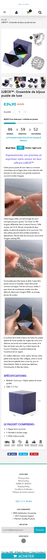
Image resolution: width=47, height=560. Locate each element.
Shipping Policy (23, 486)
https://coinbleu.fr (38, 552)
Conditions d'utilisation (23, 489)
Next (43, 82)
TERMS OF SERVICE (23, 484)
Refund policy (23, 481)
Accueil (4, 20)
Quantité (7, 112)
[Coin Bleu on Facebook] (23, 541)
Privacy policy (23, 478)
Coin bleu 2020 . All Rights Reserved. (15, 552)
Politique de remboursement (23, 492)
